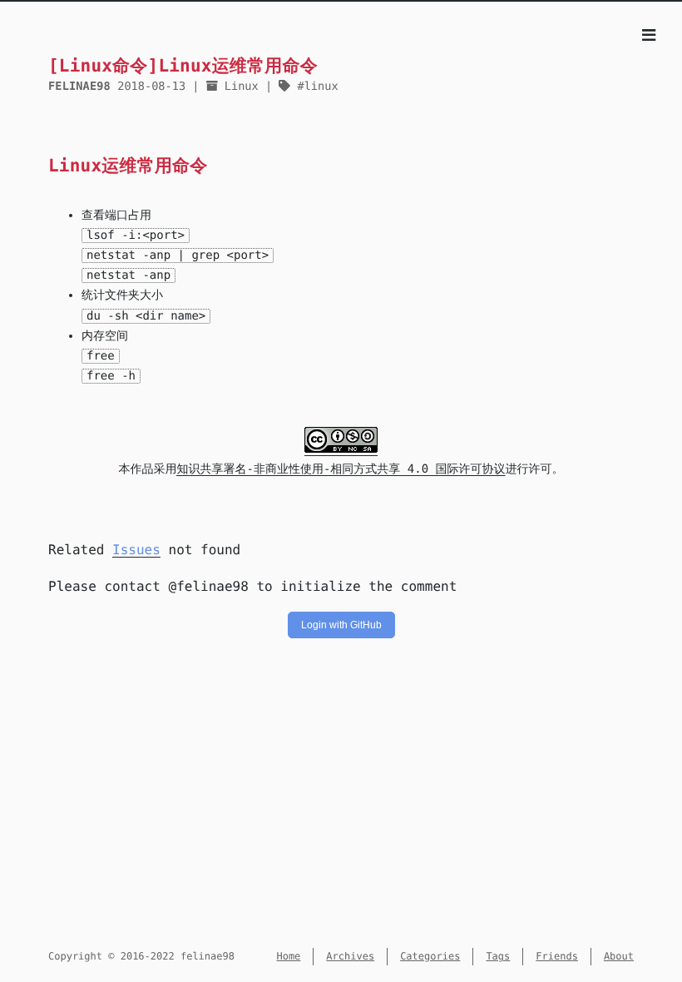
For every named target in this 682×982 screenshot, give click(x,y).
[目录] (648, 37)
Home (288, 956)
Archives (350, 956)
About (619, 956)
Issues (136, 550)
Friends (557, 956)
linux (321, 86)
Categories (430, 956)
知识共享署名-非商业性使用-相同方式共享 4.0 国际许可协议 (340, 469)
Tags (498, 956)
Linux (242, 86)
